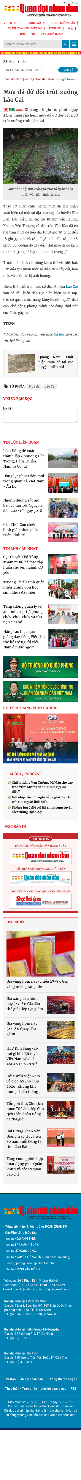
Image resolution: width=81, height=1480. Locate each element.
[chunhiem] (40, 691)
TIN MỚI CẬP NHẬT (20, 548)
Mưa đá (34, 386)
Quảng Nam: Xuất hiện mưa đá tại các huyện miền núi (55, 362)
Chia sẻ (68, 70)
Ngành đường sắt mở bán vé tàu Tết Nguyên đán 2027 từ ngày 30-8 (22, 505)
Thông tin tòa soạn (61, 1379)
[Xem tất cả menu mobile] (74, 44)
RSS (73, 1389)
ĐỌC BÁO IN (37, 23)
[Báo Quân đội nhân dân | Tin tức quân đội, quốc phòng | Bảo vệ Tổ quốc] (40, 9)
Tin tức (21, 61)
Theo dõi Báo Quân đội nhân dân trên (28, 79)
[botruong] (40, 667)
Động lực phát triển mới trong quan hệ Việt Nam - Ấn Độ (23, 481)
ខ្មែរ (33, 33)
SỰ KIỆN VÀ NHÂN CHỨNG (25, 28)
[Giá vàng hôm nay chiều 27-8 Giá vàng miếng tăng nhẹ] (40, 954)
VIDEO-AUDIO (13, 23)
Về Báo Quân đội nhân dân (24, 1379)
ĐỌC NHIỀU (15, 922)
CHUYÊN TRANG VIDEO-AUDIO (30, 708)
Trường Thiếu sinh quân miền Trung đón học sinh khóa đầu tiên (24, 587)
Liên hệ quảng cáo (54, 1389)
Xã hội (7, 61)
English (55, 28)
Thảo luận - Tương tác (21, 1389)
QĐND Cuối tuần (63, 23)
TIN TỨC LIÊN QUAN (21, 442)
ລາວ (22, 33)
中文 (70, 28)
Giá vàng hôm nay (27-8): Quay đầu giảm (21, 1028)
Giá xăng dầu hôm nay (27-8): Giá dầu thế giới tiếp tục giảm (24, 1003)
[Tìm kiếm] (65, 44)
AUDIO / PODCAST (25, 774)
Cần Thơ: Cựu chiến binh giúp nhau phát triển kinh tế (20, 529)
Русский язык (52, 33)
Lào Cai (72, 286)
